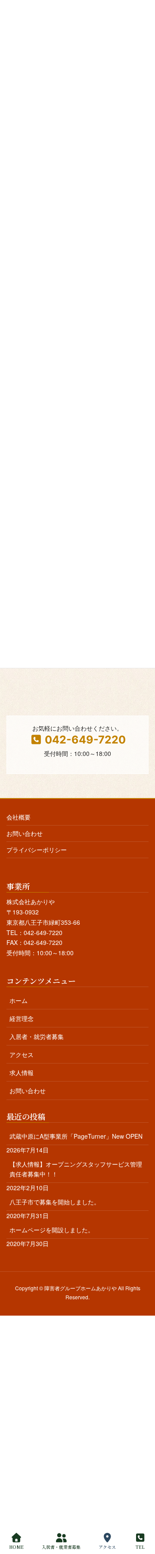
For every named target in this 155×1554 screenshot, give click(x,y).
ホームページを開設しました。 (51, 1229)
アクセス (21, 1054)
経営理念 (21, 1018)
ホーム (18, 1000)
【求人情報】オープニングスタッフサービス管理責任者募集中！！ (75, 1169)
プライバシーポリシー (36, 849)
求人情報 (21, 1072)
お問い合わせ (24, 833)
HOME (16, 1547)
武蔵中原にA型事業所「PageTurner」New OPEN (76, 1136)
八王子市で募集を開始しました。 (54, 1201)
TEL (140, 1547)
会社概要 (18, 817)
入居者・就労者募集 (36, 1036)
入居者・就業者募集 (61, 1547)
